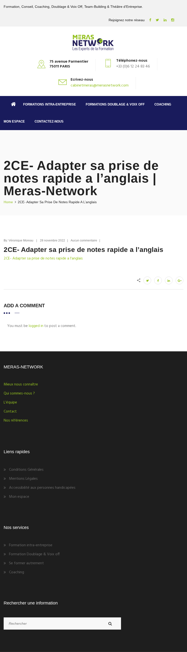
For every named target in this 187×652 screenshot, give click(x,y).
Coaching (162, 104)
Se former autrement (26, 563)
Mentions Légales (23, 479)
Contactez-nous (49, 121)
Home (8, 202)
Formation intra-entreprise (30, 545)
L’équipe (10, 402)
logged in (36, 326)
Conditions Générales (26, 470)
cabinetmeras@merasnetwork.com (100, 85)
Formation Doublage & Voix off (34, 554)
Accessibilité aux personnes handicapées (42, 488)
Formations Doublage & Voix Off (115, 104)
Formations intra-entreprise (49, 104)
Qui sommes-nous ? (19, 393)
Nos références (16, 420)
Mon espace (14, 121)
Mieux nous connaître (21, 384)
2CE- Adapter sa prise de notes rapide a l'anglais (43, 258)
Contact (10, 411)
